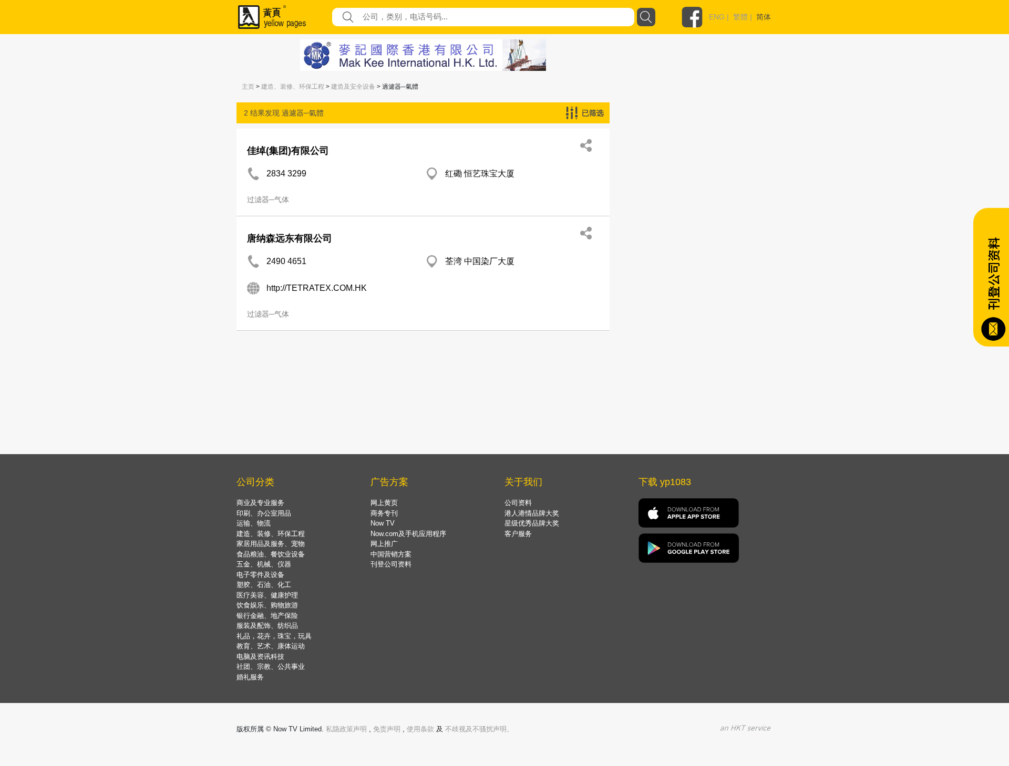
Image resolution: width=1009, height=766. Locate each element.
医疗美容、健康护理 (267, 595)
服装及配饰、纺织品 (267, 625)
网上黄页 (384, 503)
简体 (763, 17)
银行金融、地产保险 (267, 616)
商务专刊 (384, 513)
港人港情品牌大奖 (531, 513)
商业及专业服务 (260, 503)
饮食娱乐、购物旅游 (267, 605)
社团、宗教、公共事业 (270, 666)
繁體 (740, 17)
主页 (248, 86)
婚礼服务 (250, 677)
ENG (717, 17)
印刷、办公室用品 (263, 513)
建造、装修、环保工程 (292, 86)
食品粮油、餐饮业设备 (270, 554)
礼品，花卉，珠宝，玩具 (274, 636)
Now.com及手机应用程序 (408, 534)
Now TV (382, 523)
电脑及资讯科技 (260, 656)
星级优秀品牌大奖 (531, 523)
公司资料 (518, 503)
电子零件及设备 (260, 575)
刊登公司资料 (390, 564)
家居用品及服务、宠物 (270, 544)
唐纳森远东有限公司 (289, 238)
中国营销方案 (390, 554)
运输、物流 (253, 523)
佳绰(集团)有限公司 (288, 150)
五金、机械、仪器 (263, 564)
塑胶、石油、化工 (263, 585)
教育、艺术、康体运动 (270, 646)
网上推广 (384, 544)
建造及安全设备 (353, 86)
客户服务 (518, 534)
